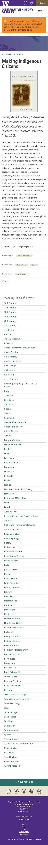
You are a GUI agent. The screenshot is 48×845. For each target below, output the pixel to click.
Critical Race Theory (13, 426)
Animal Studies (11, 352)
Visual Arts (9, 752)
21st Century (10, 325)
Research (9, 54)
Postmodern (10, 667)
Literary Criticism (12, 587)
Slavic (6, 708)
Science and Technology (15, 694)
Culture (7, 435)
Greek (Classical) (11, 529)
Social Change (10, 712)
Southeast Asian (11, 730)
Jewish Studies (10, 569)
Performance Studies (14, 627)
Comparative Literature (15, 422)
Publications (18, 54)
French (7, 507)
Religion (8, 690)
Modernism (9, 609)
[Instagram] (24, 791)
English (7, 480)
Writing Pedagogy (12, 765)
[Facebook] (9, 791)
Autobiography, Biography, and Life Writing (20, 385)
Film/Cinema (10, 493)
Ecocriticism (9, 467)
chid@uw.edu (24, 819)
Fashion (7, 484)
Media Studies (10, 600)
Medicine (8, 605)
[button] (24, 91)
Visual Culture (10, 757)
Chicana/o (8, 404)
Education (8, 475)
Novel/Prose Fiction (13, 623)
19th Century (10, 316)
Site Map (24, 829)
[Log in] (25, 3)
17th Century (10, 307)
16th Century (10, 303)
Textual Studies (11, 739)
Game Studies (10, 511)
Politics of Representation (16, 649)
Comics (7, 413)
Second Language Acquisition (17, 699)
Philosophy (9, 632)
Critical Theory (11, 431)
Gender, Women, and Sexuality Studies (22, 516)
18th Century (10, 312)
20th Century (10, 321)
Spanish (8, 734)
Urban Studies (10, 748)
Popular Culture (11, 654)
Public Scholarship (12, 672)
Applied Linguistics (12, 361)
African (7, 334)
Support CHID (26, 782)
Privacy (24, 825)
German (8, 520)
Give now (43, 3)
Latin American (11, 578)
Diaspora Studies (12, 440)
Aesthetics (9, 330)
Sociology (8, 721)
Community (9, 418)
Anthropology (10, 356)
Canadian (8, 395)
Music (7, 614)
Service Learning (12, 703)
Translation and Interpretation (18, 743)
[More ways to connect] (39, 791)
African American (12, 338)
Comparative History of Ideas (17, 11)
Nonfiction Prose (12, 618)
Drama (7, 453)
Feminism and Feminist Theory (18, 489)
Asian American (11, 379)
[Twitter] (17, 791)
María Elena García (24, 256)
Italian (7, 565)
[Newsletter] (32, 791)
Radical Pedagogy (12, 685)
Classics (7, 409)
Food (6, 502)
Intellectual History (13, 551)
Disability (8, 449)
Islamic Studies (11, 560)
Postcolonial (10, 663)
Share (6, 282)
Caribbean (9, 400)
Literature (9, 592)
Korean (7, 574)
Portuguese (9, 658)
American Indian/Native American (19, 347)
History (7, 542)
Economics (9, 471)
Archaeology (10, 365)
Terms (24, 827)
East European (11, 462)
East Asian (9, 458)
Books (34, 265)
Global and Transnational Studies (19, 525)
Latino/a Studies (11, 583)
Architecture (10, 370)
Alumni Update (24, 832)
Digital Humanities (12, 444)
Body (6, 391)
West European (11, 761)
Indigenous (21, 274)
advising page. (25, 29)
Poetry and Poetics (12, 636)
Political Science (11, 645)
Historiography (11, 538)
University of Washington (20, 839)
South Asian (9, 725)
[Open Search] (32, 3)
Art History (9, 374)
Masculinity (9, 596)
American (8, 343)
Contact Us (24, 834)
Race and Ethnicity (12, 681)
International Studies (14, 556)
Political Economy (12, 641)
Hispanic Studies (11, 534)
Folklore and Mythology (15, 498)
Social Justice (10, 716)
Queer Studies (10, 676)
